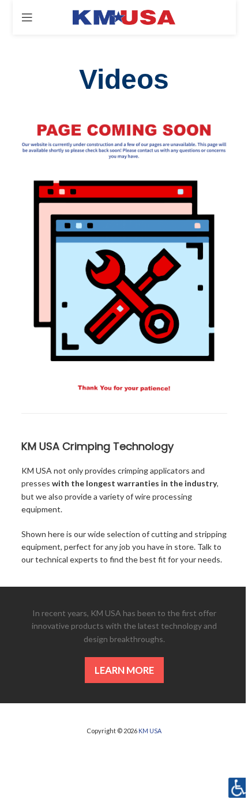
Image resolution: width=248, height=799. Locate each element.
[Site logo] (124, 16)
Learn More (124, 670)
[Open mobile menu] (27, 17)
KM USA (149, 730)
